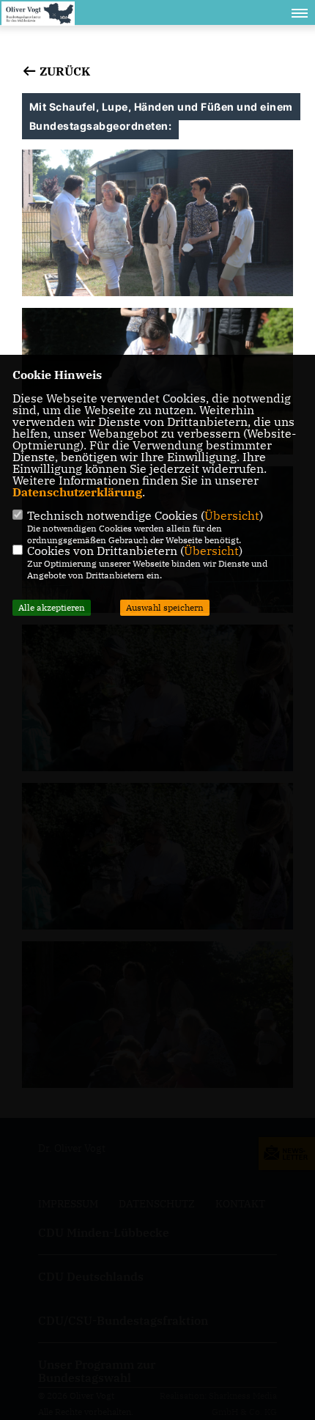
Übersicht (231, 515)
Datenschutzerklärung (77, 492)
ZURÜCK (63, 71)
